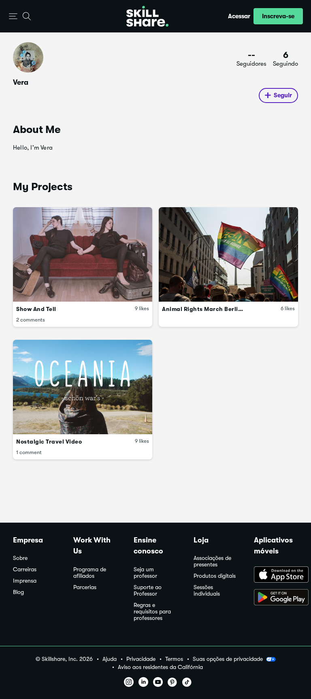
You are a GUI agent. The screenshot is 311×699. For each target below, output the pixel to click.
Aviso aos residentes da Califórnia (160, 667)
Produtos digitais (215, 576)
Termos (174, 659)
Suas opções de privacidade (228, 659)
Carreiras (24, 569)
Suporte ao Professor (148, 590)
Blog (18, 592)
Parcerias (84, 587)
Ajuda (109, 659)
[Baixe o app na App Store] (276, 575)
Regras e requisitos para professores (152, 611)
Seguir (283, 95)
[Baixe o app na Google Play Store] (276, 598)
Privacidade (141, 659)
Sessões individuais (207, 590)
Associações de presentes (212, 561)
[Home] (147, 16)
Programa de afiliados (89, 572)
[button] (13, 16)
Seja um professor (145, 572)
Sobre (20, 558)
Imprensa (24, 581)
